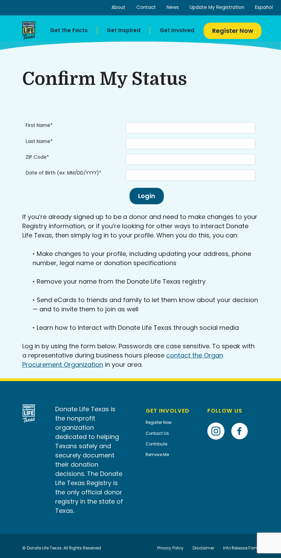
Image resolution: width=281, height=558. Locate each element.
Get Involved (177, 30)
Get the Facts (69, 30)
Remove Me (157, 454)
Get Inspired (123, 30)
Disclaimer (203, 548)
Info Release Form (241, 548)
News (173, 7)
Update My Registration (217, 7)
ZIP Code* (37, 157)
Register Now (232, 30)
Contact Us (157, 433)
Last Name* (39, 141)
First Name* (39, 125)
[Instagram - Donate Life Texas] (218, 420)
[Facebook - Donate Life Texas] (242, 420)
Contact (146, 7)
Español (264, 7)
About (118, 7)
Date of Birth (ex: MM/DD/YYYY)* (63, 173)
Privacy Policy (170, 548)
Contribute (156, 444)
